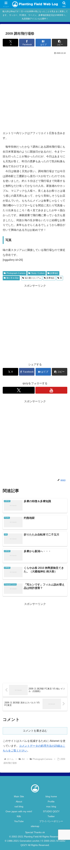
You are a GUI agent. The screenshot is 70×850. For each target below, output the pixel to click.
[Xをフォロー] (19, 390)
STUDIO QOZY (51, 811)
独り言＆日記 (12, 278)
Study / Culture (38, 273)
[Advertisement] (35, 92)
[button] (59, 42)
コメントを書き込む (35, 730)
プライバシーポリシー (51, 821)
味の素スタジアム (33, 278)
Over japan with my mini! (19, 811)
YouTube (19, 821)
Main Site (19, 796)
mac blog (51, 806)
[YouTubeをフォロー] (51, 390)
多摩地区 (54, 273)
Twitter (51, 816)
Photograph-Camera (15, 273)
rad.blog (18, 806)
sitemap (35, 826)
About (19, 801)
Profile (51, 801)
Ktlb (19, 816)
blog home (51, 796)
